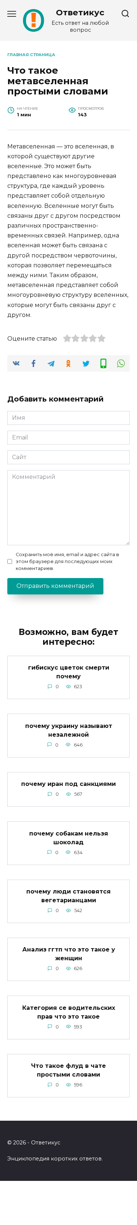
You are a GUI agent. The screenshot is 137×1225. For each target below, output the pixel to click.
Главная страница (31, 54)
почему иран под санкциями (68, 783)
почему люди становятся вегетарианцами (68, 896)
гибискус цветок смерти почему (68, 672)
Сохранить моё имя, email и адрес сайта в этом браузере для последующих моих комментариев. (67, 561)
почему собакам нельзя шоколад (68, 837)
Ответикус (80, 12)
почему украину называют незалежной (68, 730)
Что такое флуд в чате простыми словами (68, 1070)
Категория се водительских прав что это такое (68, 1012)
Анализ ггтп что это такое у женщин (68, 954)
